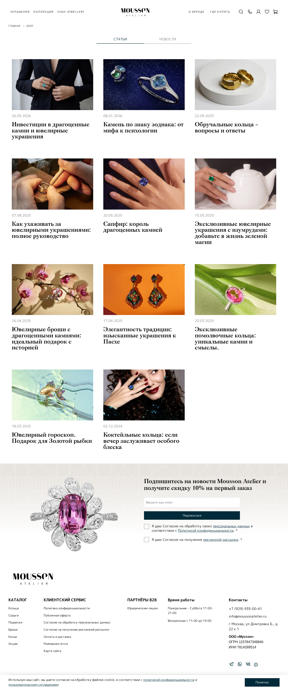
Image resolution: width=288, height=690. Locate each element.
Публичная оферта (57, 615)
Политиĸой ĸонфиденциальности (206, 530)
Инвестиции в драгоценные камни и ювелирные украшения (50, 130)
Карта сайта (52, 651)
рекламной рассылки (220, 539)
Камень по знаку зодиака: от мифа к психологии (143, 127)
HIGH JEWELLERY (71, 12)
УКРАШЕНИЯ (20, 12)
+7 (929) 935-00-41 (245, 608)
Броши (12, 629)
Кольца (13, 608)
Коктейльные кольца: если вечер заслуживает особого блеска (141, 441)
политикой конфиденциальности (168, 680)
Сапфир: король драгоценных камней (132, 227)
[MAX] (256, 665)
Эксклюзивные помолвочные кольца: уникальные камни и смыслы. (225, 338)
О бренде (197, 12)
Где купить (220, 12)
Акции (12, 644)
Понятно (262, 682)
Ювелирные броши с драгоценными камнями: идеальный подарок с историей (46, 338)
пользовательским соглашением (33, 684)
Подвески (15, 622)
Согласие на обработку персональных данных (77, 622)
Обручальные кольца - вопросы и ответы (226, 127)
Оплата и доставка (57, 637)
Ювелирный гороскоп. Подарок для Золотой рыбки (52, 438)
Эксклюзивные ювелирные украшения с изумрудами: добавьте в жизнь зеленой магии (233, 233)
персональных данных (231, 526)
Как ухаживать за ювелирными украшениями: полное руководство (51, 230)
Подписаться (192, 515)
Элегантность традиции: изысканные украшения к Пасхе (139, 335)
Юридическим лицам (142, 608)
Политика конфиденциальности (67, 608)
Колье (12, 637)
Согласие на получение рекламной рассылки (76, 629)
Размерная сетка (56, 644)
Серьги (13, 615)
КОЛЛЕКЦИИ (44, 12)
